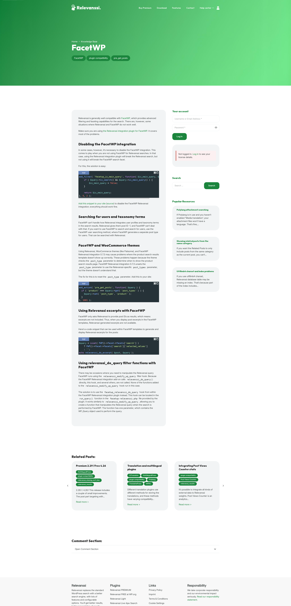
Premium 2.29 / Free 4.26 (91, 466)
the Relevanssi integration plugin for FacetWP (125, 131)
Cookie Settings (156, 603)
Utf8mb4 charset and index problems (195, 271)
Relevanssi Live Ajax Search (123, 603)
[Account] (218, 8)
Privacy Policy (155, 590)
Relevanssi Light (118, 598)
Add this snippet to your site (92, 203)
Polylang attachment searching (192, 210)
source (110, 203)
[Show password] (216, 127)
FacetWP (125, 118)
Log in (196, 154)
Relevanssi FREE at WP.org (123, 594)
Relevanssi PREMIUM (120, 590)
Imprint (152, 594)
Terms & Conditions (158, 598)
